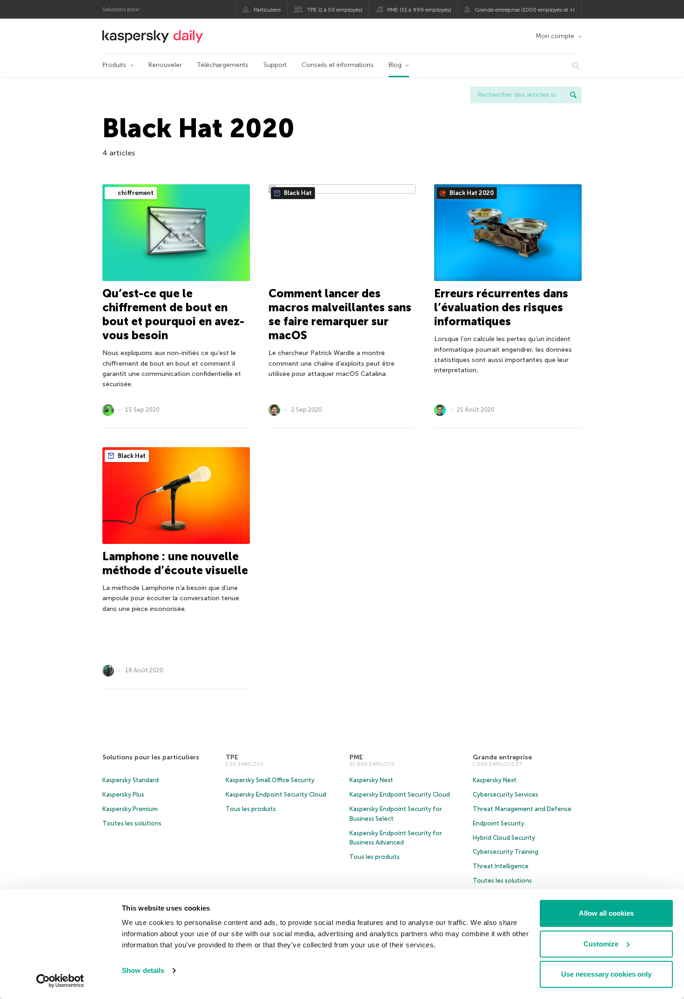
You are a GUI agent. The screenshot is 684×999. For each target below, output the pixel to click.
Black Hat (297, 192)
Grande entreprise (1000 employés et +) (525, 10)
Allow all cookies (606, 913)
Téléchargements (222, 65)
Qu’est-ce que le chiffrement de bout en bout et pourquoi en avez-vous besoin (173, 314)
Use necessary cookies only (606, 974)
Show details (143, 970)
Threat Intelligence (501, 866)
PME (356, 757)
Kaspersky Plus (123, 794)
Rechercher (573, 95)
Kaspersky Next (371, 780)
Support (275, 65)
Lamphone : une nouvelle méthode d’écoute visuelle (175, 563)
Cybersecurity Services (505, 794)
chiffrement (135, 192)
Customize (600, 944)
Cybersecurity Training (505, 851)
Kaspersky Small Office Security (270, 780)
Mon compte (555, 36)
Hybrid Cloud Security (504, 837)
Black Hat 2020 (471, 192)
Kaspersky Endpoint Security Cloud (276, 794)
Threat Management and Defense (522, 808)
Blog (395, 65)
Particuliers (267, 10)
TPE (232, 757)
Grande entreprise (502, 757)
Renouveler (165, 65)
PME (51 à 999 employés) (419, 10)
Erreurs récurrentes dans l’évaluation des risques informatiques (501, 307)
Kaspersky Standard (130, 780)
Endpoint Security (498, 823)
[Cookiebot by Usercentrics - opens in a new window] (60, 981)
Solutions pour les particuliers (150, 757)
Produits (114, 65)
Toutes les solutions (131, 823)
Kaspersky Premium (130, 808)
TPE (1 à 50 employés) (334, 10)
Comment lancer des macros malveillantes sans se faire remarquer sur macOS (339, 314)
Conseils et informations (338, 65)
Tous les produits (251, 808)
